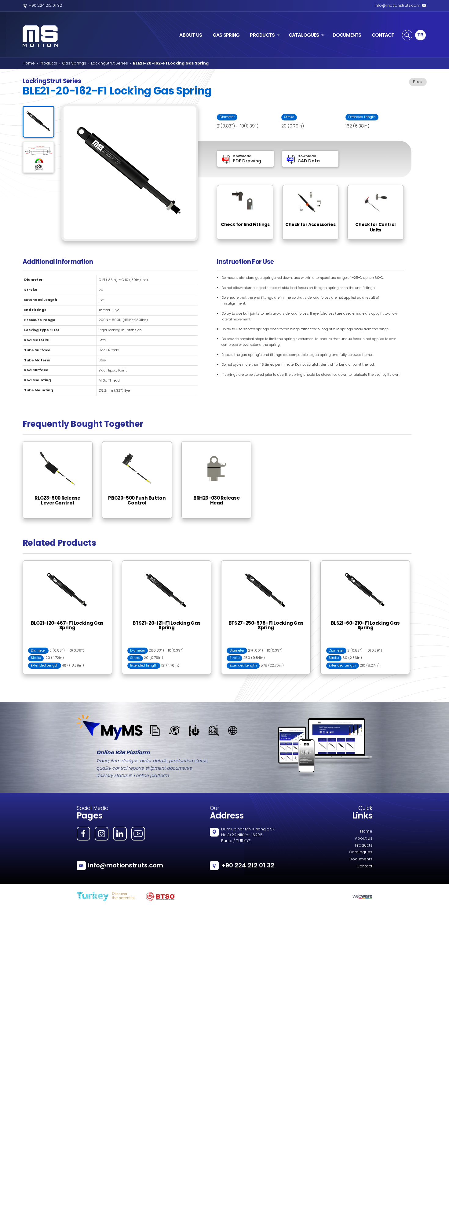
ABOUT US (190, 35)
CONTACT (383, 35)
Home (29, 64)
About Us (363, 839)
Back (417, 82)
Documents (360, 859)
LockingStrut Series (109, 64)
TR (420, 34)
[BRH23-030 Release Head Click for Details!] (220, 444)
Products (48, 64)
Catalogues (360, 852)
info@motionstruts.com (397, 6)
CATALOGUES (304, 35)
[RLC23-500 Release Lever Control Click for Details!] (62, 444)
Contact (364, 866)
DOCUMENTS (347, 35)
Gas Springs (74, 64)
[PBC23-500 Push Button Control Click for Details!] (141, 444)
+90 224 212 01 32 (45, 6)
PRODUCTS (262, 35)
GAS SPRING (226, 35)
